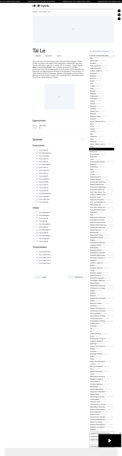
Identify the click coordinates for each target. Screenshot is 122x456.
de (119, 11)
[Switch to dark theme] (119, 14)
